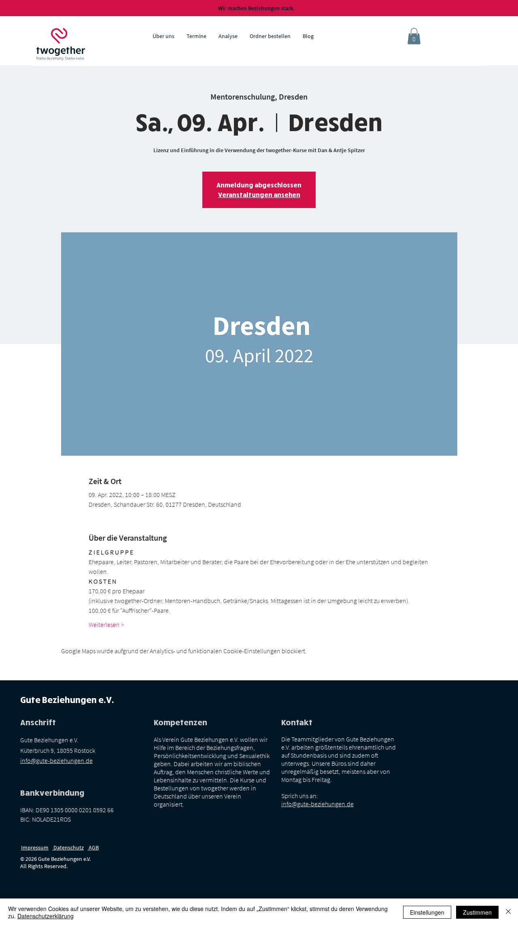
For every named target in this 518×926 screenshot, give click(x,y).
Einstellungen (427, 912)
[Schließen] (508, 912)
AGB (93, 847)
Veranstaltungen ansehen (259, 195)
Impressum (35, 847)
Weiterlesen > (106, 624)
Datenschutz (68, 847)
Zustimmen (477, 912)
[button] (414, 36)
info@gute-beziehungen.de (56, 760)
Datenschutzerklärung (45, 916)
